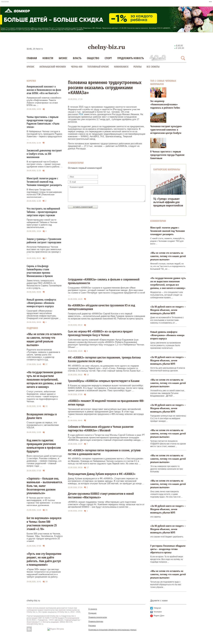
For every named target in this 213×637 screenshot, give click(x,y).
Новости (47, 58)
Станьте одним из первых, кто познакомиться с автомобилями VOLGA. (43, 425)
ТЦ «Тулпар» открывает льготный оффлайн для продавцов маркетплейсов (168, 202)
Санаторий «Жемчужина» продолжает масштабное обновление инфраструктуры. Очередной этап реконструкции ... (44, 314)
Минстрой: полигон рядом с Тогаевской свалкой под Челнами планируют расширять (44, 182)
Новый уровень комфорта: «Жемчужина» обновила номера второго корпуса (41, 303)
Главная (32, 58)
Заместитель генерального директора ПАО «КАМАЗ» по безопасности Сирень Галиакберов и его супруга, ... (44, 284)
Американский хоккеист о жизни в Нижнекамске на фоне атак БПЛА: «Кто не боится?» (44, 90)
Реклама (92, 626)
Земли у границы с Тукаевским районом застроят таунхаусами (44, 240)
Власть (77, 58)
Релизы (137, 66)
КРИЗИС (30, 66)
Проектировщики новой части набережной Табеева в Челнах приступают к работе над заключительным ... (42, 223)
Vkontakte (158, 612)
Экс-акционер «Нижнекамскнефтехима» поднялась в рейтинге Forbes (165, 104)
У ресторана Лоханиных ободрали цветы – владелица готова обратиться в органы (167, 549)
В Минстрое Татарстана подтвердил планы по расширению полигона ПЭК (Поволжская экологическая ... (44, 193)
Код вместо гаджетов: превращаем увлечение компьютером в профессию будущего (44, 445)
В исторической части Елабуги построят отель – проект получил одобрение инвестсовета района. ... (45, 164)
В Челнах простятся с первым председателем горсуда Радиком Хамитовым (167, 155)
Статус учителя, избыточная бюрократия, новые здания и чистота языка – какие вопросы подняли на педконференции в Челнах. (42, 396)
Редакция (92, 613)
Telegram (157, 608)
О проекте (92, 609)
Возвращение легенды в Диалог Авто (42, 416)
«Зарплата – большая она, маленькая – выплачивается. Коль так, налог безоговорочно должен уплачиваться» (45, 485)
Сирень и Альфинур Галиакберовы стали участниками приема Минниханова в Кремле (40, 271)
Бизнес (63, 58)
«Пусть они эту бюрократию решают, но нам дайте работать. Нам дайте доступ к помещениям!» (44, 559)
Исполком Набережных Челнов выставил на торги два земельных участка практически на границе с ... (44, 251)
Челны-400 (76, 66)
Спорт (108, 58)
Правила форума (95, 621)
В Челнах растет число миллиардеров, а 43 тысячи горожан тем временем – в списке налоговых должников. (44, 501)
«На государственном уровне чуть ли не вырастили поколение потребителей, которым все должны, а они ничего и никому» (44, 379)
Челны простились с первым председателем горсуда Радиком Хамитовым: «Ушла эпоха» (43, 122)
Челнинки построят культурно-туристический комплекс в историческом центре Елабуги (166, 130)
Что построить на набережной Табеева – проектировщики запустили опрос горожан (43, 212)
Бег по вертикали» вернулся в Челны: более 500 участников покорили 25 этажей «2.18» (44, 523)
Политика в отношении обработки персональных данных (112, 630)
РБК (81, 114)
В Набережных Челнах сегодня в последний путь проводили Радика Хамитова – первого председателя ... (44, 135)
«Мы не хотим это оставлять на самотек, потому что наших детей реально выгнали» (44, 339)
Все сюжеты (153, 66)
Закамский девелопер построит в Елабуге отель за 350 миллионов (44, 154)
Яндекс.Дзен (159, 616)
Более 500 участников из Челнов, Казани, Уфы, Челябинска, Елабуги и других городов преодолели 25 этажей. (45, 537)
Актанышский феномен (52, 66)
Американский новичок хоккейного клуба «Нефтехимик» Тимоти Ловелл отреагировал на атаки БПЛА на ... (44, 101)
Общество (93, 58)
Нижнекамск (121, 66)
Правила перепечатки (97, 617)
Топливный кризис (98, 66)
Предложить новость (130, 58)
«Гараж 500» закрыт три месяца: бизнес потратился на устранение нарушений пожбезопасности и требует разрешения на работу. (44, 573)
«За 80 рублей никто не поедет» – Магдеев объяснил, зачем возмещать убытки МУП (168, 310)
